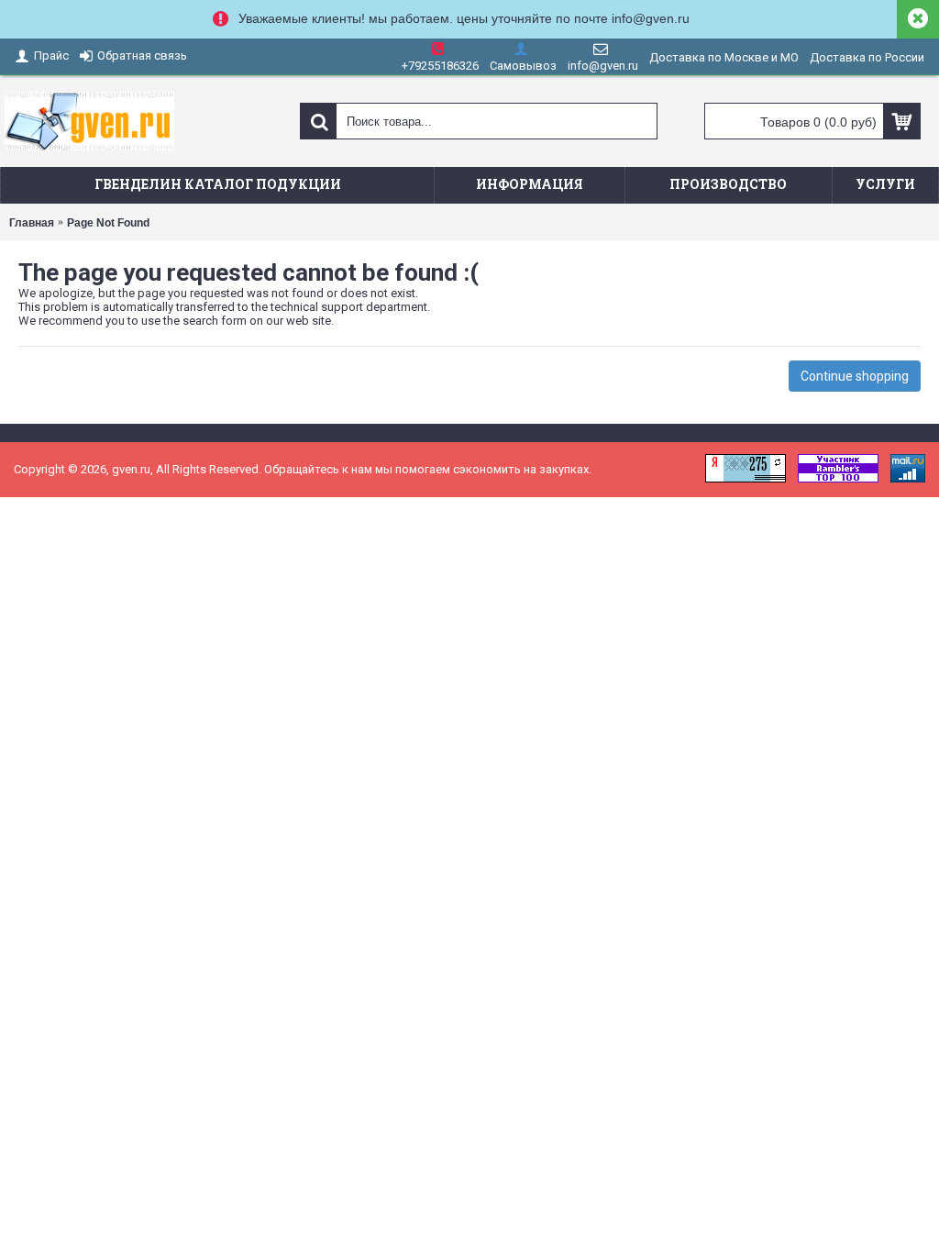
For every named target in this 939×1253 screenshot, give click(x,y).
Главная (31, 222)
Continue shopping (855, 376)
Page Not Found (108, 222)
